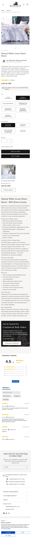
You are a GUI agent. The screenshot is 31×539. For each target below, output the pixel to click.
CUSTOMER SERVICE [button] (10, 495)
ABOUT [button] (5, 500)
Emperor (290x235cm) (8, 116)
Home (2, 10)
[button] (3, 4)
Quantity (3, 137)
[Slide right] (19, 48)
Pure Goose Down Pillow (8, 180)
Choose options (8, 190)
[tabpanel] (15, 416)
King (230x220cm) (8, 103)
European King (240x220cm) (23, 103)
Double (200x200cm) (23, 98)
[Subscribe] (26, 467)
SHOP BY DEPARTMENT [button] (10, 491)
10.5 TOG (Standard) (8, 125)
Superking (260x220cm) (8, 109)
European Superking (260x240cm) (23, 109)
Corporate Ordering (12, 343)
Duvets (9, 10)
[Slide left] (12, 48)
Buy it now (15, 156)
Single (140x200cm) (9, 98)
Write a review (15, 381)
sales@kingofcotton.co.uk (13, 506)
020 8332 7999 (9, 339)
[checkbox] (5, 399)
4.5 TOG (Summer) (25, 131)
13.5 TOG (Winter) (23, 125)
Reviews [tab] (6, 388)
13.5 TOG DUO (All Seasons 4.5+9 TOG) (8, 131)
